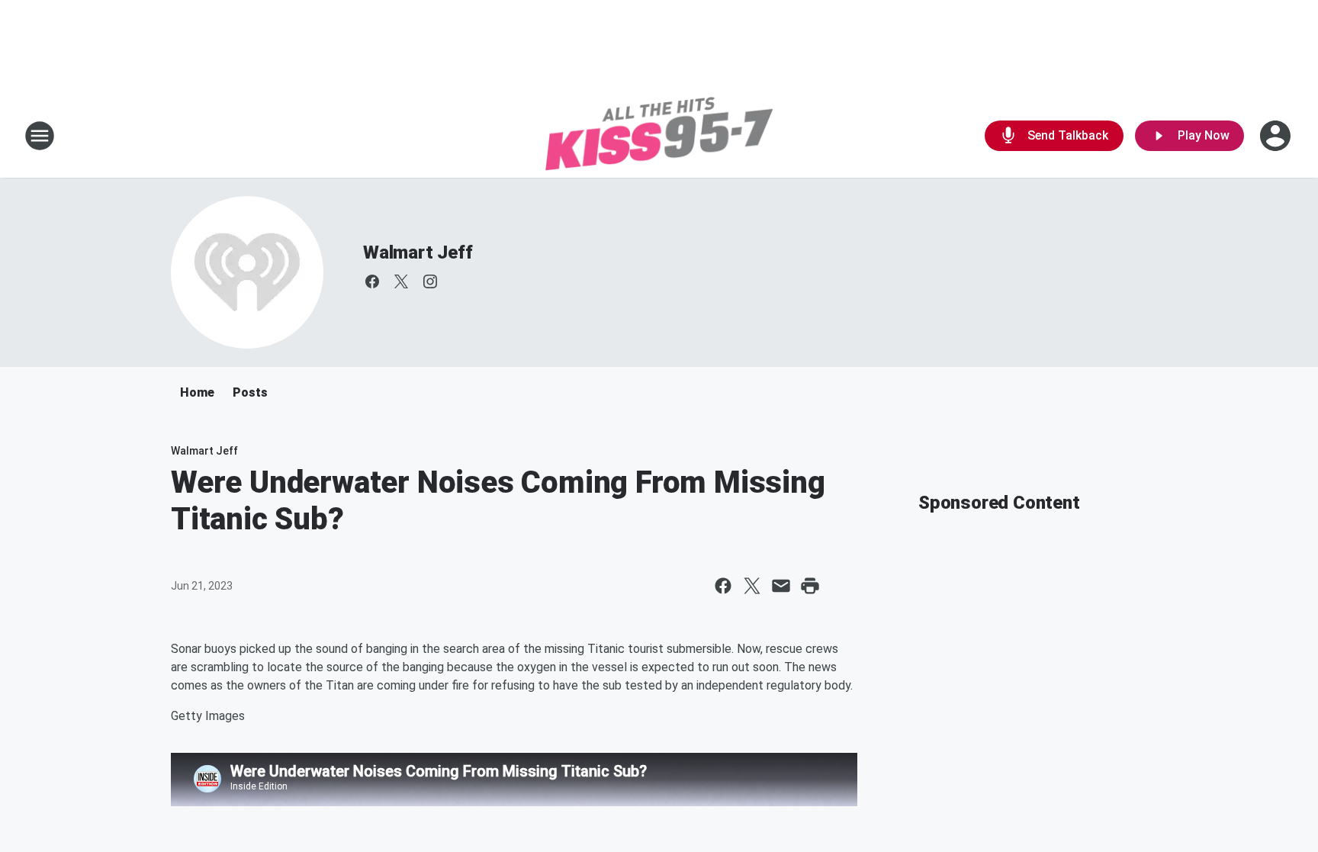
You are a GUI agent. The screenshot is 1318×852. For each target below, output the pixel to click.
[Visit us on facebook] (372, 281)
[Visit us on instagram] (430, 281)
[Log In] (1277, 136)
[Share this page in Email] (781, 585)
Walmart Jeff (418, 252)
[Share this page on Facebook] (723, 585)
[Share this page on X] (752, 585)
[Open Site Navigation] (39, 136)
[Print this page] (810, 585)
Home (197, 392)
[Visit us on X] (401, 281)
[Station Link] (659, 135)
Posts (250, 392)
